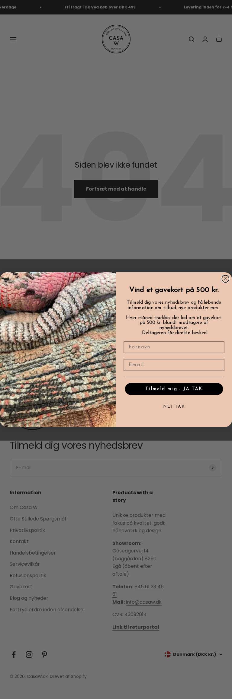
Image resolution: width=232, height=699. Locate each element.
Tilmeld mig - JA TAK (174, 388)
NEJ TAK (174, 406)
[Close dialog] (225, 279)
